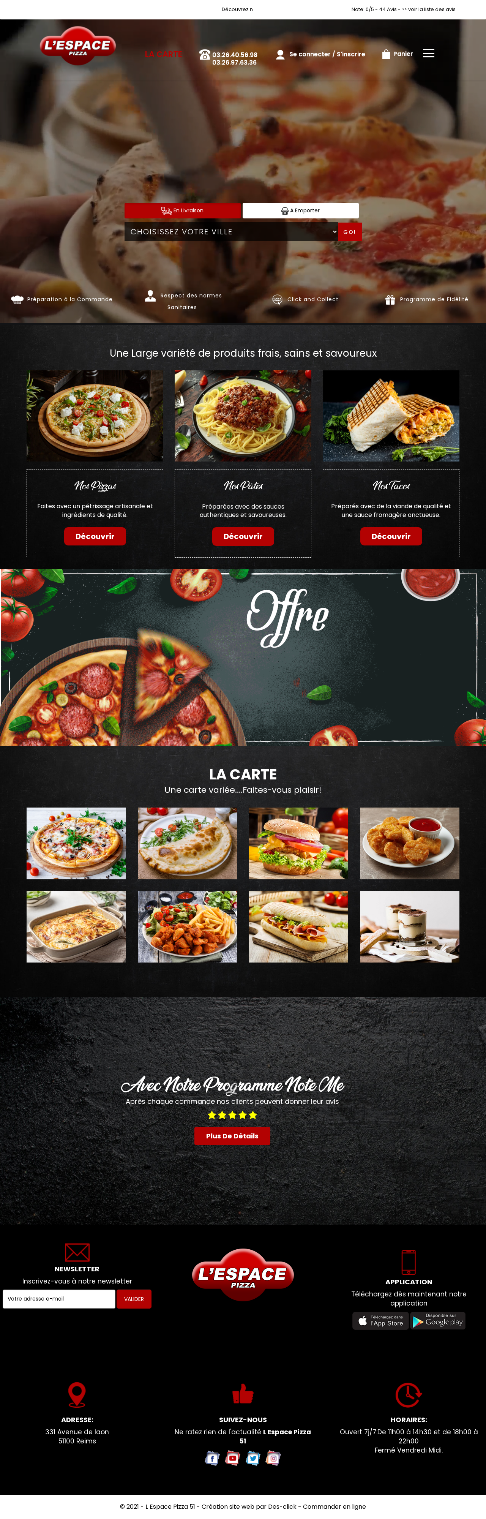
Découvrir (95, 536)
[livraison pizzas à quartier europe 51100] (78, 30)
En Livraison (188, 210)
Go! (349, 232)
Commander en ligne (334, 1506)
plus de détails (232, 1136)
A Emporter (304, 210)
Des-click (282, 1506)
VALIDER (134, 1299)
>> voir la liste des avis (429, 9)
